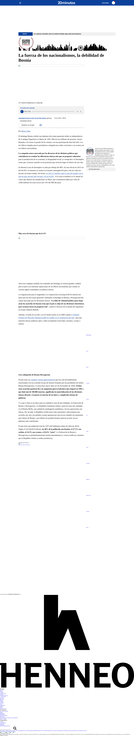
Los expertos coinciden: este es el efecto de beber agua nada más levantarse (57, 34)
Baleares (1, 700)
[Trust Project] (22, 442)
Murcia (1, 691)
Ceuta (1, 704)
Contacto (57, 730)
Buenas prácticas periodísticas (71, 730)
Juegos (1, 712)
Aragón (1, 701)
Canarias (1, 697)
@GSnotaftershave (94, 169)
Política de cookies (25, 730)
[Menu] (20, 2)
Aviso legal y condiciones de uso (6, 730)
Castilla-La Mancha (4, 695)
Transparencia (31, 730)
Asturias (1, 703)
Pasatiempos (2, 714)
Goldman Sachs (25, 121)
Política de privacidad (17, 730)
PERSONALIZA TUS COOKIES (41, 730)
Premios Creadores (3, 715)
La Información (3, 722)
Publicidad (2, 724)
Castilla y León (3, 693)
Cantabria (2, 702)
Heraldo (1, 721)
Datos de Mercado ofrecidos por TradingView (9, 717)
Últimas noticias (3, 708)
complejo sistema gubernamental (42, 380)
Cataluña (2, 692)
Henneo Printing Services (5, 726)
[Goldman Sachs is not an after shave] (67, 44)
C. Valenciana (2, 696)
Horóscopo (88, 335)
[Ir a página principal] (66, 2)
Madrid (1, 690)
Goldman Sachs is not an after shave (32, 118)
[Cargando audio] (22, 111)
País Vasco (2, 699)
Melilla (1, 706)
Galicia (1, 707)
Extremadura (2, 705)
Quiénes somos (62, 730)
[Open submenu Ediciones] (106, 3)
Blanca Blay (26, 131)
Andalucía (2, 694)
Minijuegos (2, 713)
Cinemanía (2, 723)
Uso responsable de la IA (82, 730)
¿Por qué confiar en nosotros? (24, 444)
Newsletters (2, 716)
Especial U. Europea (4, 711)
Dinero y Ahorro (3, 718)
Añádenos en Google (27, 125)
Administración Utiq (52, 730)
